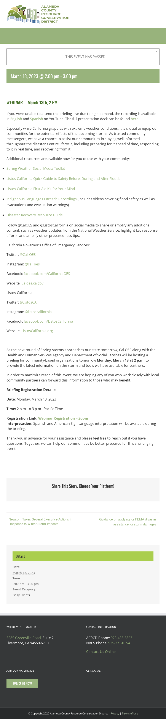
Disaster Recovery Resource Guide (34, 215)
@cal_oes (32, 264)
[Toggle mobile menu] (158, 6)
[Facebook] (87, 681)
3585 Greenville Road (23, 637)
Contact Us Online (101, 651)
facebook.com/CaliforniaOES (47, 273)
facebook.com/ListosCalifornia (48, 321)
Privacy (114, 713)
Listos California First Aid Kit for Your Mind (40, 188)
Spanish (36, 118)
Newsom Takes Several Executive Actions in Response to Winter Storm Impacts (40, 521)
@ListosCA (28, 302)
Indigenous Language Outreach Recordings (41, 199)
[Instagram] (93, 681)
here (134, 118)
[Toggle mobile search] (150, 6)
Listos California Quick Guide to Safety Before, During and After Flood (62, 178)
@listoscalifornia (39, 311)
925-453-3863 (121, 637)
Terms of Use (130, 713)
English (16, 118)
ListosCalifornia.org (37, 330)
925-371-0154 (119, 643)
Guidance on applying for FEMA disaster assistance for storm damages (127, 521)
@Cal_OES (28, 254)
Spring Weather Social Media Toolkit (35, 168)
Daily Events (21, 595)
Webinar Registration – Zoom (63, 418)
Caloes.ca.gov (32, 283)
